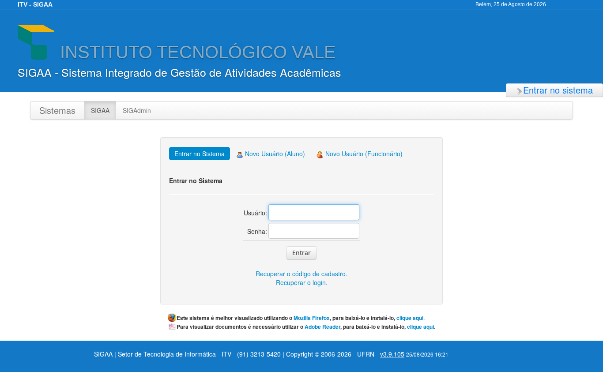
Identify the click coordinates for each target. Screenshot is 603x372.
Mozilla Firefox (312, 318)
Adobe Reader (322, 327)
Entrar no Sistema (199, 153)
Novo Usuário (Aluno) (274, 153)
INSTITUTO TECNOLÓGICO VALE (195, 52)
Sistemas (57, 110)
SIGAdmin (137, 110)
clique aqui (409, 318)
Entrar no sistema (558, 89)
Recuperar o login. (302, 282)
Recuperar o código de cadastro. (301, 273)
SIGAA (100, 110)
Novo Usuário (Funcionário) (363, 153)
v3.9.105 (392, 353)
